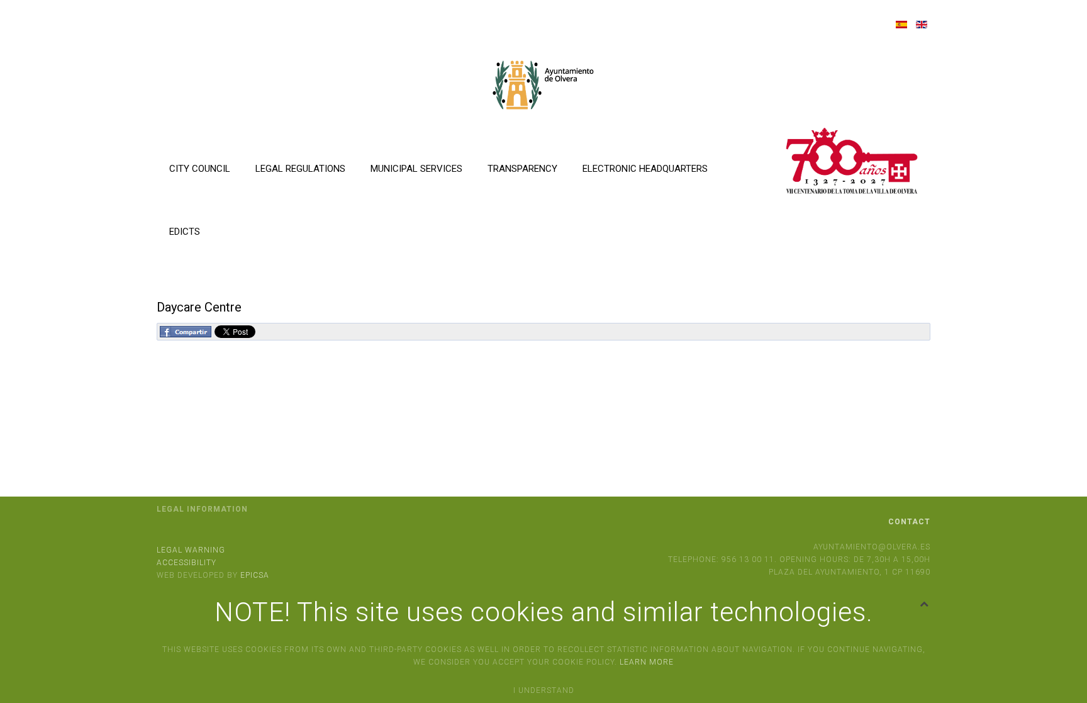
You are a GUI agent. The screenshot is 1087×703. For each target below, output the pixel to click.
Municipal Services (416, 168)
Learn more (647, 662)
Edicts (184, 231)
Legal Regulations (300, 168)
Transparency (522, 168)
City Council (199, 168)
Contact (909, 521)
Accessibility (186, 562)
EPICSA (254, 575)
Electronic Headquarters (645, 168)
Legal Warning (191, 550)
